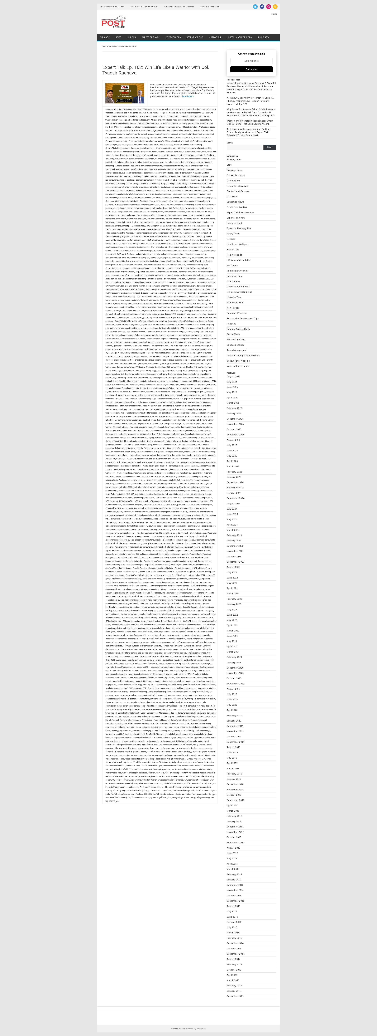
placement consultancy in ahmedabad (190, 536)
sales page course (161, 632)
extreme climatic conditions (165, 324)
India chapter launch (173, 395)
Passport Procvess (237, 313)
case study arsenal (204, 236)
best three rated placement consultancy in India (181, 205)
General (178, 109)
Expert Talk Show (166, 109)
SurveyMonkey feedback (165, 685)
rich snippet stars (113, 617)
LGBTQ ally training (189, 437)
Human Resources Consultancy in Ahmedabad (159, 384)
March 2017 (233, 869)
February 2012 (234, 985)
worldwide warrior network (194, 787)
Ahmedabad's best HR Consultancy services (138, 137)
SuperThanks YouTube (127, 685)
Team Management (237, 350)
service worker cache (148, 649)
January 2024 (234, 540)
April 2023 (232, 588)
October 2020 (234, 678)
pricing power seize (162, 575)
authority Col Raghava (205, 155)
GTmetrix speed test (128, 363)
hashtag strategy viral (115, 374)
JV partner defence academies (128, 420)
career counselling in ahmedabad (196, 233)
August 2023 (233, 567)
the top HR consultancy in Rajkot (201, 699)
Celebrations (233, 180)
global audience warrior (133, 349)
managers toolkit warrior (152, 462)
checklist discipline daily (139, 247)
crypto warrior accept (195, 279)
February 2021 (234, 657)
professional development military (126, 579)
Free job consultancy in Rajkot (161, 342)
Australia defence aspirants (182, 155)
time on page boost (192, 702)
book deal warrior (128, 215)
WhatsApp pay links (132, 780)
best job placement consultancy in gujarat (186, 180)
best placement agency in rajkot (174, 187)
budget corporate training (143, 222)
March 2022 (233, 630)
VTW (131, 769)
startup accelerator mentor (140, 674)
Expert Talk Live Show (124, 321)
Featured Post (234, 223)
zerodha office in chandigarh (118, 797)
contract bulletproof (152, 265)
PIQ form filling (165, 533)
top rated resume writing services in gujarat (145, 727)
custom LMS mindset (163, 282)
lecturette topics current (137, 437)
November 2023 (235, 551)
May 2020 (232, 705)
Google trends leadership (181, 356)
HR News (131, 37)
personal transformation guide (123, 529)
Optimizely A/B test (114, 512)
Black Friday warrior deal (122, 212)
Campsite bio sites (137, 229)
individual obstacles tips (126, 399)
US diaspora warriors (169, 748)
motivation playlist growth (145, 487)
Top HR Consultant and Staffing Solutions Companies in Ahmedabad (140, 713)
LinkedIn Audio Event (238, 286)
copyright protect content (162, 268)
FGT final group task (195, 332)
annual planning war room (171, 144)
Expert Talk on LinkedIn (144, 321)
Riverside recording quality (170, 617)
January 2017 (234, 879)
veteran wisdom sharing (162, 755)
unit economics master (168, 745)
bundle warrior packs (199, 222)
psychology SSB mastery (116, 582)
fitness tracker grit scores (122, 335)
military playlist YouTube (116, 480)
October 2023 (234, 556)
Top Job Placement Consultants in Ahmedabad (132, 720)
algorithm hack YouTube (159, 141)
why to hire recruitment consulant (148, 783)
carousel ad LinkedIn (140, 236)
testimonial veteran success (169, 695)
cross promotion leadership (135, 279)
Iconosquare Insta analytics (158, 392)
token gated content (131, 706)
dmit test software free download (151, 296)
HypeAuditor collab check (117, 392)
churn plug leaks (195, 247)
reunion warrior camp (190, 614)
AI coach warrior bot (202, 137)
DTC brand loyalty (167, 300)
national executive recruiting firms (175, 490)
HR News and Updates (191, 109)
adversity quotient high (189, 123)
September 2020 (235, 683)
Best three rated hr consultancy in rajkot (156, 201)
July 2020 (232, 694)
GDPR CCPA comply (141, 346)
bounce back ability (156, 219)
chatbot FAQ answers (181, 243)
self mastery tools (131, 646)
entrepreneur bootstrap (127, 314)
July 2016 (232, 911)
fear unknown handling (115, 332)
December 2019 (235, 726)
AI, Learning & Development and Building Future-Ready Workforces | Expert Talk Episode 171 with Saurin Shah (248, 132)
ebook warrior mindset (143, 303)
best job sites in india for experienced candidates (138, 187)
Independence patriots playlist (151, 395)
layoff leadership (172, 427)
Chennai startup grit (159, 247)
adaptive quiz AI (152, 123)
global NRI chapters (152, 349)
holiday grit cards (160, 377)
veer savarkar (124, 755)
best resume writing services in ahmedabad (152, 194)
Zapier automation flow (186, 794)
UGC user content (167, 741)
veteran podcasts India (141, 755)
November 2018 (235, 789)
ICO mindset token (137, 392)
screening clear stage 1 (138, 639)
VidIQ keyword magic (176, 759)
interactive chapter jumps (130, 406)
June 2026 (232, 387)
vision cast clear (133, 766)
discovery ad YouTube (187, 293)
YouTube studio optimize (163, 794)
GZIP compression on (175, 367)
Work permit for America (150, 787)
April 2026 (232, 397)
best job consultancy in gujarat (195, 176)
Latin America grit (156, 427)
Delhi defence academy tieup (137, 289)
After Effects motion (143, 130)
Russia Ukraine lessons (171, 621)
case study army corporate (183, 236)
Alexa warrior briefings (138, 141)
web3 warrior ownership (129, 776)
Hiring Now (263, 37)
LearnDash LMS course (115, 437)
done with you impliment (128, 300)
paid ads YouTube (177, 519)
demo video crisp (179, 289)
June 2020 (232, 699)
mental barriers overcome (148, 469)
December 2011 (235, 996)
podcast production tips (116, 554)
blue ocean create (155, 212)
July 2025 (232, 445)
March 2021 (233, 652)
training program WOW (121, 730)
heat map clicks (175, 374)
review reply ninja (208, 614)
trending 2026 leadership (184, 730)
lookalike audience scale (137, 459)
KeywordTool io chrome (148, 423)
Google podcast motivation (135, 356)
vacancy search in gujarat (128, 752)
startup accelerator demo (116, 674)
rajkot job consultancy (169, 589)
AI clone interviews (184, 137)
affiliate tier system (189, 127)
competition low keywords (127, 261)
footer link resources (168, 335)
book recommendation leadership (152, 215)
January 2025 (234, 477)
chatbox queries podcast (116, 247)
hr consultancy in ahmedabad (179, 381)
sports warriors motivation (187, 667)
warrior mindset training (202, 769)
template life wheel (200, 692)
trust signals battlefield (135, 734)
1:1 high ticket (172, 113)
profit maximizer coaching (154, 579)
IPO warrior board (120, 409)
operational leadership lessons (193, 508)
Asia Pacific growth (131, 152)
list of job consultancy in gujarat (150, 452)
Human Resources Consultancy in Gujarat (197, 384)
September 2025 (235, 434)
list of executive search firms (123, 452)
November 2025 (235, 424)
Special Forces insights (125, 667)
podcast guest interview (131, 550)
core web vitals (203, 268)
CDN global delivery (156, 240)
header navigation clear (135, 374)
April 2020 (232, 710)
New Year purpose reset (144, 498)
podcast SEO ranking (137, 554)
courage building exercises (142, 275)
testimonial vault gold (147, 695)
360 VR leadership (119, 116)
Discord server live (149, 293)
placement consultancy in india (148, 540)
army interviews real (181, 148)
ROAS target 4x (189, 617)
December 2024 (235, 482)
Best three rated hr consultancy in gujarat (198, 197)
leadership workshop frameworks (132, 434)
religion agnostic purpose (152, 607)
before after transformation (196, 166)
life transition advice (114, 441)
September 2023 (235, 562)
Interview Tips (173, 37)
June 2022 (232, 615)
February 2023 (234, 599)
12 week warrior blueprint (190, 113)
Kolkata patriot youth (191, 423)
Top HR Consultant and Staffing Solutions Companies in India (141, 716)
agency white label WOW (203, 130)
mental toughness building (171, 469)
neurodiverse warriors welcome (119, 498)
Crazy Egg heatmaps (183, 275)
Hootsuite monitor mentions (200, 377)
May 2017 (232, 858)
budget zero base (163, 222)
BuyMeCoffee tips (122, 226)
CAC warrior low (170, 226)
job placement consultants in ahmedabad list (138, 416)
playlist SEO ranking (191, 547)
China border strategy (178, 247)
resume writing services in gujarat (189, 610)
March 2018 (233, 811)
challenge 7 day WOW (198, 240)
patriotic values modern (116, 526)
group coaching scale (158, 360)
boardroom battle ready (196, 212)
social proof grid (154, 660)
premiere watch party (206, 572)
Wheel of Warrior (149, 780)
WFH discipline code (195, 776)
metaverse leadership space (167, 473)
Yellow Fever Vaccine (238, 361)
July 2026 (232, 381)
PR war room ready (148, 572)
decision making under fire (157, 286)
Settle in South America (168, 649)
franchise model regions (157, 339)
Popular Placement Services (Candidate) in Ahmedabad (168, 564)
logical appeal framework (205, 455)
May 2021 (232, 641)
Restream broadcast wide (128, 610)
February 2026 (234, 408)
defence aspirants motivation (182, 286)
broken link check (123, 222)
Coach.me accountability (192, 250)
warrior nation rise (113, 773)
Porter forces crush (183, 568)
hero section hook (191, 374)
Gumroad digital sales (155, 367)
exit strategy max (141, 317)
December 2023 (235, 546)
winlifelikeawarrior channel (195, 783)
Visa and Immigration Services (243, 355)
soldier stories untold (193, 660)
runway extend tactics (150, 621)
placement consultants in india (161, 543)
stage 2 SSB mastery (201, 670)
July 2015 (232, 927)
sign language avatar (153, 653)
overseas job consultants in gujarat (176, 515)
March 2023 (233, 593)
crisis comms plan (113, 279)
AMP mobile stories (198, 141)
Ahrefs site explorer (166, 137)
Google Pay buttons (114, 356)
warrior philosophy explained (134, 773)
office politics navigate (132, 505)
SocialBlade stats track (172, 660)
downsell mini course (149, 300)
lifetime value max (173, 441)
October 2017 (234, 837)
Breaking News (235, 170)
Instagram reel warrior (192, 402)
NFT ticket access (185, 498)
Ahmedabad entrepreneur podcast (163, 134)
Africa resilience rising (123, 130)
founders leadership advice (133, 339)
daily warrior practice (206, 282)
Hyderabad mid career (203, 388)
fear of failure (208, 328)
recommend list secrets (204, 593)
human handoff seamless (127, 384)
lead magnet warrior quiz (116, 430)
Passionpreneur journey (182, 522)
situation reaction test (128, 656)
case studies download (160, 236)
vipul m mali (117, 762)
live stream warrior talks (182, 455)
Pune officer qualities (165, 582)
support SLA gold (145, 685)
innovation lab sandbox (125, 402)
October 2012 (234, 969)
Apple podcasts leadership (142, 148)
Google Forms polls (180, 353)
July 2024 (232, 509)
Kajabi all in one (149, 420)
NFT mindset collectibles (166, 498)
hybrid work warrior (184, 388)
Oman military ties (113, 508)
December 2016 (235, 885)
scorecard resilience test (116, 639)
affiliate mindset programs (146, 127)
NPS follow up (112, 501)
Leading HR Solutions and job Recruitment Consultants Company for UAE (179, 434)
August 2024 (233, 503)
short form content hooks (132, 653)
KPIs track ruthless (120, 427)
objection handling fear (178, 501)
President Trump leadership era (139, 575)
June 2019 (232, 752)
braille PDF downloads (193, 219)
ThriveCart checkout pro (116, 702)
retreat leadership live (171, 614)
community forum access (192, 257)
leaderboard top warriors (138, 430)
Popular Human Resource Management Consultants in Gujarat (168, 557)
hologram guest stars (178, 377)
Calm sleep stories (120, 229)
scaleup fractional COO (136, 635)
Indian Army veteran (192, 395)
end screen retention (131, 310)
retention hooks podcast (149, 614)
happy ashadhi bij (143, 370)
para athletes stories (139, 522)
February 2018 (234, 816)
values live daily (184, 752)
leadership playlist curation (184, 430)
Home (118, 37)
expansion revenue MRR (159, 317)
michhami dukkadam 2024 (153, 476)
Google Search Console (159, 356)
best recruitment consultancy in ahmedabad (188, 190)
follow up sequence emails (146, 335)
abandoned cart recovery (138, 120)
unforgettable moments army (128, 745)
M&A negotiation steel (131, 462)
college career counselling (172, 254)
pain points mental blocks (198, 519)
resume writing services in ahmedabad (157, 610)
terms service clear (128, 695)
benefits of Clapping (139, 169)
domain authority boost (198, 296)
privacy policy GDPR (196, 575)
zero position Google (206, 794)
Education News (235, 202)
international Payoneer (152, 406)
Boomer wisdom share (177, 215)
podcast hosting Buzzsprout (177, 550)
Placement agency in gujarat (137, 536)
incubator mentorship (127, 395)
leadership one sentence (161, 430)
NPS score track (141, 501)
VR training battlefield (119, 769)
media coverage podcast (153, 466)
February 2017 (234, 874)
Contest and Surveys (238, 191)
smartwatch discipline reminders (187, 656)
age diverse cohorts (161, 130)
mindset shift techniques (156, 480)
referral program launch (128, 603)
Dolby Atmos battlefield (177, 296)
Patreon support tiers (202, 522)
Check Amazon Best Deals (112, 7)
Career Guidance (151, 37)
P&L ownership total (143, 519)
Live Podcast (135, 455)
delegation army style (115, 289)
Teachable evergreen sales (159, 688)
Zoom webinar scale (140, 797)
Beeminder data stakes (173, 166)
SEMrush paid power (192, 646)
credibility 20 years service (204, 275)
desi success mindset (130, 293)
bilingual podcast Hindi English (166, 208)
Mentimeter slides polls (194, 469)
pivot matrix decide (198, 533)
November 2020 (235, 673)
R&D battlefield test (198, 586)
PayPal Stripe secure (135, 526)
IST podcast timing (177, 409)
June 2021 (232, 636)
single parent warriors (196, 653)
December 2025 (235, 418)
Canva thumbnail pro (191, 229)
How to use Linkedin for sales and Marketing (146, 381)
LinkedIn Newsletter (210, 7)
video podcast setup (157, 759)
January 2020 (234, 720)
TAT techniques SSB (137, 688)
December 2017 (235, 826)
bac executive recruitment (196, 159)
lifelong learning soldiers (134, 441)
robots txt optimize (205, 617)
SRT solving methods (122, 670)
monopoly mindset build (188, 483)
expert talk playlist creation (166, 321)
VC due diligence (199, 752)
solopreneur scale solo (124, 663)
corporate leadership (188, 272)
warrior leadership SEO (181, 769)
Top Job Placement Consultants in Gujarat (171, 720)
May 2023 (232, 583)
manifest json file (171, 462)
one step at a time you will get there (137, 508)
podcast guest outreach (153, 550)
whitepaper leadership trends (170, 780)
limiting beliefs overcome (193, 441)
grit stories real (141, 360)
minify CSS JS (174, 480)
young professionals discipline (133, 790)
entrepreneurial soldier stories (151, 314)
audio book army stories (195, 152)
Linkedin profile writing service (180, 448)
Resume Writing (195, 37)
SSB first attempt (139, 670)
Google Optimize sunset (200, 353)
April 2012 (232, 975)
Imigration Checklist (237, 270)
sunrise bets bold (176, 681)
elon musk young (200, 303)
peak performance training (175, 526)
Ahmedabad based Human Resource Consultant (126, 134)
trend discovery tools (163, 730)
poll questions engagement (176, 554)
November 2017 (235, 832)
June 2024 (232, 514)
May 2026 (232, 392)
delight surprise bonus (161, 289)
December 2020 (235, 667)
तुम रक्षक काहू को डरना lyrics (161, 797)
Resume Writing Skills (238, 329)
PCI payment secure (154, 526)
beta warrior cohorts (142, 208)
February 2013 (234, 964)
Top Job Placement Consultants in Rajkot (141, 723)
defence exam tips (204, 286)
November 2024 (235, 487)
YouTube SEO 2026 (144, 794)
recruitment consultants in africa (153, 596)
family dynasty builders (148, 328)
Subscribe (251, 69)
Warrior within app (156, 773)
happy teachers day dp (175, 370)
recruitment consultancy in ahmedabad (122, 596)
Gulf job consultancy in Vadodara (130, 367)
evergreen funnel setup (196, 314)
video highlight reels (206, 755)
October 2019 (234, 736)
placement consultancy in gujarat (120, 540)
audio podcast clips (120, 155)
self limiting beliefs (114, 646)
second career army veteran (137, 642)
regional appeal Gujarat (191, 603)
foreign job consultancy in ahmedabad (194, 335)
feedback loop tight (176, 332)
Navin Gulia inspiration (115, 494)
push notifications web (124, 586)
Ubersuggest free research (133, 741)
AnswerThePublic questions (117, 148)
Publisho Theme (178, 1028)
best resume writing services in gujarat (189, 194)
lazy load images (188, 427)
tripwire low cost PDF (115, 734)
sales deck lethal (145, 632)
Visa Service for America (203, 762)
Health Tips (233, 249)
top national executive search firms (174, 723)
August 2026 (233, 376)
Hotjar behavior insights (116, 381)
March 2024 (233, 530)
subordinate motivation (185, 677)
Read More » (188, 96)
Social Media (152, 113)
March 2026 (233, 403)
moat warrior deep (123, 483)
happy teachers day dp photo (198, 370)
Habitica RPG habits (194, 367)
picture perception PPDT (125, 533)
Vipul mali (128, 762)
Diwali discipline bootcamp (123, 296)
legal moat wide (173, 437)
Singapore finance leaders (175, 653)
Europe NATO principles (175, 314)
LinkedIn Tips (234, 297)
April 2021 (232, 646)
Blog (116, 109)
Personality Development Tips (243, 318)
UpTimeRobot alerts (127, 748)
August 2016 (233, 906)
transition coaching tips (143, 730)
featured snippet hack (136, 332)
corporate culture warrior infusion (120, 272)
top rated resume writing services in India (182, 727)
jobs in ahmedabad (193, 416)
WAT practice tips (172, 773)
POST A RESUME (199, 568)
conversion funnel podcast (173, 265)
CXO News (232, 196)
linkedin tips (200, 448)
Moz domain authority (188, 487)
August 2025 (233, 440)
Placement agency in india (162, 536)
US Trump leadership (188, 748)
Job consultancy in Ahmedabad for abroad (139, 413)
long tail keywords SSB (115, 459)
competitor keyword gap (171, 261)
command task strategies (138, 257)
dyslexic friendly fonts (122, 303)
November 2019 (235, 731)
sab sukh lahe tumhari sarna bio (125, 625)
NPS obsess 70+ (126, 501)
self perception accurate (150, 646)
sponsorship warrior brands (163, 667)
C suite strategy (138, 226)
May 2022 (232, 620)
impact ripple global (196, 392)
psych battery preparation (199, 579)
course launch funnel (164, 275)
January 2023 (234, 604)
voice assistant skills (172, 766)
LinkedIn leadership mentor (164, 445)
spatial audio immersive (189, 663)
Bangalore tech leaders (174, 162)
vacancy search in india (150, 752)
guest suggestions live (169, 363)
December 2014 (235, 943)
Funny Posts (233, 233)
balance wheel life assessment (150, 162)
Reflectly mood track (170, 603)
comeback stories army (116, 257)
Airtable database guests (116, 141)
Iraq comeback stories (138, 409)
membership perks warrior (124, 469)
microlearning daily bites (176, 476)
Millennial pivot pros (136, 480)
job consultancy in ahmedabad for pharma (177, 413)
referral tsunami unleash (150, 603)
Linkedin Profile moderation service (151, 448)
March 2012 (233, 980)
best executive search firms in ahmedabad (167, 169)
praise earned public (165, 572)
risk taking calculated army (146, 617)
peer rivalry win (194, 526)
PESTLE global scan (171, 529)
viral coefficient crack (161, 762)
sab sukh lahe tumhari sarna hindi (187, 625)
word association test (129, 787)
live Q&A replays (149, 455)
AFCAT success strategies (122, 127)
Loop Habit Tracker (180, 459)
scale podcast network (115, 635)
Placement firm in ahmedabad (188, 543)
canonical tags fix (173, 229)
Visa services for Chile (115, 766)
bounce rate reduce (174, 219)
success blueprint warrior (123, 681)
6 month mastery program (155, 116)
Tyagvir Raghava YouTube (182, 738)
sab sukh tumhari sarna (126, 632)
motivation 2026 (125, 487)
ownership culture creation (122, 519)
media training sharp (174, 466)
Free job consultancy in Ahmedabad (131, 342)
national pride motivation (201, 490)
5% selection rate (135, 116)
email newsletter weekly (146, 307)
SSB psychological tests (180, 670)
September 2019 (235, 742)
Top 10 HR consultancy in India (192, 706)
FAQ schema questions (191, 328)
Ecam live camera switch (164, 303)
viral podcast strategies (181, 762)
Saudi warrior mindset (203, 632)
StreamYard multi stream (116, 677)
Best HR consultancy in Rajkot (136, 176)
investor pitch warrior (172, 406)
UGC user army (152, 741)
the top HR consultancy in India (173, 699)
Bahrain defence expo (126, 162)
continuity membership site (130, 265)
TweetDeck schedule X (143, 738)
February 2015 (234, 938)
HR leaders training (201, 381)
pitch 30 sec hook (180, 533)
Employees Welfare (127, 109)
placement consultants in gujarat (133, 543)
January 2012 (234, 991)
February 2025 (234, 471)
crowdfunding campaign (174, 279)
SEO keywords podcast (128, 649)
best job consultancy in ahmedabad (166, 176)
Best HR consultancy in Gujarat (188, 173)
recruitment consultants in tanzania (168, 600)
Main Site (105, 37)
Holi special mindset (142, 377)
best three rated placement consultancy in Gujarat (138, 205)
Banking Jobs (234, 159)
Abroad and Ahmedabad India (164, 120)
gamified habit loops (122, 346)
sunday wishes (161, 681)
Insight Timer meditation (146, 402)
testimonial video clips (192, 695)
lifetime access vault (155, 441)
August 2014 (233, 959)
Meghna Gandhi (191, 466)
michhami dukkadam (131, 476)
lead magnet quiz (204, 427)
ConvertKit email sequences (117, 268)
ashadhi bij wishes (113, 152)
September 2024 (235, 498)
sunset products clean (195, 681)
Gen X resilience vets (159, 346)
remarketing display (172, 607)
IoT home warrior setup (192, 406)
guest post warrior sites (148, 363)
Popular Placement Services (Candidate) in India (153, 568)
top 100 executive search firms (155, 709)
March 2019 (233, 768)
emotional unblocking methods (194, 307)
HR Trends (206, 109)
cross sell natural (155, 279)
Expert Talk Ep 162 (179, 317)
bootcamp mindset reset (199, 215)
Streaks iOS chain (200, 674)
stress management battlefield (141, 677)
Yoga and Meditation (238, 366)
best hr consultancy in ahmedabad (158, 173)
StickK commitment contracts (165, 674)
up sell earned (186, 745)
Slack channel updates (149, 656)
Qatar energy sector (158, 586)
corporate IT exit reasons (146, 272)
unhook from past (150, 745)
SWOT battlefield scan (205, 685)
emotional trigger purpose (169, 307)
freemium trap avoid (183, 342)
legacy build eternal (157, 437)
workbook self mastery (172, 787)
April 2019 (232, 763)
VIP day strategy (193, 759)
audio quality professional (141, 155)
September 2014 (235, 954)
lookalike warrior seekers (160, 459)
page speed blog (161, 519)
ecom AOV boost (183, 303)
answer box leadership (192, 144)
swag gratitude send (186, 685)
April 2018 (232, 805)
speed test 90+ (143, 667)
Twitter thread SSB (162, 738)
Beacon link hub (122, 166)
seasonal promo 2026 (115, 642)
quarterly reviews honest (178, 586)
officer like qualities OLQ (153, 505)
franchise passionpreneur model (183, 339)
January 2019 (234, 779)
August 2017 (233, 848)
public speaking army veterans (141, 582)
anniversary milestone (127, 144)
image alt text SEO (178, 392)
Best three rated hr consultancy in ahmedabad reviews (156, 197)
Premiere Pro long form (185, 572)
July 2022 (232, 609)
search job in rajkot (177, 639)
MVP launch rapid (152, 490)
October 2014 (234, 948)
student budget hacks (164, 677)
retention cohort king (129, 614)
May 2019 (232, 758)
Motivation (215, 37)
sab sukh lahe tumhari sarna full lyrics (156, 625)
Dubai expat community (186, 300)
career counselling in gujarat (118, 236)
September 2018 (235, 800)
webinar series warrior (175, 776)
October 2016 (234, 895)
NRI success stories (158, 501)
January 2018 (234, 821)
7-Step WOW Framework (178, 116)
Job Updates (233, 281)
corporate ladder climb (167, 272)
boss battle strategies (136, 219)
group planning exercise (179, 360)
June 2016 (232, 916)
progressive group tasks (176, 579)
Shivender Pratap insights (190, 649)
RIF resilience (127, 617)
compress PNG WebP (192, 261)
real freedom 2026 (184, 593)
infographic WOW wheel (190, 399)
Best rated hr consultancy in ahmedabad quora (149, 190)
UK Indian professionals (186, 741)
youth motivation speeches (159, 790)
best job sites (175, 183)
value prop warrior (168, 752)
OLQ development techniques (199, 505)
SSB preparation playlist (158, 670)
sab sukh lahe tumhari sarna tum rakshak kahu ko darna (146, 628)
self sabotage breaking (172, 646)
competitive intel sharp (149, 261)
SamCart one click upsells (182, 632)
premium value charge (115, 575)
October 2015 (234, 922)
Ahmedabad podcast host (190, 134)
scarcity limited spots (157, 635)
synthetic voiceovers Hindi (117, 688)
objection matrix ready (198, 501)
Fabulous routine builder (188, 324)
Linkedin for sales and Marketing (138, 445)
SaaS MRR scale (189, 621)
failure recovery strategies (126, 328)
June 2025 (232, 450)
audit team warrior (162, 155)
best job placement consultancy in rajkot (150, 183)
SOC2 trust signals (118, 660)
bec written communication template (146, 166)
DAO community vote (115, 286)
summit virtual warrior (145, 681)
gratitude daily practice (123, 360)
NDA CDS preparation (135, 494)
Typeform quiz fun (202, 738)
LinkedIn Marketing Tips (239, 37)
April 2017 (232, 863)
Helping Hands (234, 255)
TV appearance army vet (121, 738)
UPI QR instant (199, 745)
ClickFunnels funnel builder (124, 250)
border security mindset (116, 219)
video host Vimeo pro (115, 759)
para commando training (160, 522)
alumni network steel (180, 141)
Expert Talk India (195, 317)
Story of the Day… (236, 339)
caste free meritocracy (136, 240)
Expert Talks (147, 324)
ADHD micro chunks (169, 123)
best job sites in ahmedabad (194, 183)
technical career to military (117, 692)
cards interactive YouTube (122, 233)
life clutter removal (207, 437)
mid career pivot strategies (199, 476)
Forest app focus (113, 339)
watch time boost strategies (194, 773)
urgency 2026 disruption (148, 748)
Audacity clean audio (175, 152)
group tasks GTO (198, 360)
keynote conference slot (188, 420)
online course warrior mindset (166, 508)
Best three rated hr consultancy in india (122, 201)
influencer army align (147, 399)
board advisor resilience (174, 212)
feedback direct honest (157, 332)
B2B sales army (161, 159)
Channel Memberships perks (133, 243)
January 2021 (234, 662)
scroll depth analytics (158, 639)
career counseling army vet (169, 233)
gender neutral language (198, 346)
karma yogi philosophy (167, 420)
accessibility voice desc (188, 120)
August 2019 (233, 747)
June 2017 (232, 853)
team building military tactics (184, 688)
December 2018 (235, 784)
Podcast (142, 113)
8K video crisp (196, 116)
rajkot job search (187, 589)
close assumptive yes (171, 250)
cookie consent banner (140, 268)
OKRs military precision (175, 505)
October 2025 (234, 429)
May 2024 (232, 519)
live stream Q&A (164, 455)
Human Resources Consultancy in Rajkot (157, 388)
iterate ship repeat (194, 409)
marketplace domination (131, 466)
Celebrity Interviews (237, 186)
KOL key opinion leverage (170, 423)
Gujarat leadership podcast (192, 363)
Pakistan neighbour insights (117, 522)
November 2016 (235, 890)
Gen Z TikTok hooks (178, 346)
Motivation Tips (120, 113)
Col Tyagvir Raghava (125, 254)
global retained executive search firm (178, 349)
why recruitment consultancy (197, 780)
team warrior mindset (207, 688)
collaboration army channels (148, 254)
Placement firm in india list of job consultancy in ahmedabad (140, 547)
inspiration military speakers (170, 402)
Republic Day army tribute (193, 607)
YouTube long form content (122, 794)
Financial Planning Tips (239, 228)
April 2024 (232, 524)
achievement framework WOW (131, 123)
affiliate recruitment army (169, 127)
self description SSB (185, 642)
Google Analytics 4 (138, 353)
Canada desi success (156, 229)
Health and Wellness (238, 244)
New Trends (133, 113)
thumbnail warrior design (157, 702)
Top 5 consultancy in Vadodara (182, 709)
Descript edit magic (196, 289)
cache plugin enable (186, 226)
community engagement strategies (165, 257)
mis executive (187, 480)
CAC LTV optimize (154, 226)
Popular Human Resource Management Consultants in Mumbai (170, 561)
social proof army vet (137, 660)
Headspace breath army (157, 374)
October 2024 (234, 493)
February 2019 (234, 773)
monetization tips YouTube (165, 483)
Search (230, 143)
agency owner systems (181, 130)
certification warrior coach (177, 240)
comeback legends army (195, 254)
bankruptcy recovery (194, 162)
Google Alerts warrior (120, 353)
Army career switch (164, 148)
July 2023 (232, 572)
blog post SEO (140, 212)
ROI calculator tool (113, 621)
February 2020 (234, 715)
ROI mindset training (131, 621)
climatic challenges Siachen (149, 250)
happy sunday (158, 370)
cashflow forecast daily (116, 240)
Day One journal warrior (135, 286)
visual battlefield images (151, 766)
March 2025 (233, 466)
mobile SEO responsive (142, 483)
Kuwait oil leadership (139, 427)
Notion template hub (203, 498)
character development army (158, 243)
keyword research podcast (125, 423)
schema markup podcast (178, 635)
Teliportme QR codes (182, 692)
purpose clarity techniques (186, 582)
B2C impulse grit (177, 159)
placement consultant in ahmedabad (178, 540)
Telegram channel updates (160, 692)
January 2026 (234, 413)
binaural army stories (189, 208)
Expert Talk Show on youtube (128, 324)
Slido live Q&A (166, 656)
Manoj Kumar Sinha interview (193, 462)
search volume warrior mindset (200, 639)
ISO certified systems (159, 409)
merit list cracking (124, 473)
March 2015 (233, 932)
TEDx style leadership (138, 692)
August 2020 (233, 689)
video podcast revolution (136, 759)
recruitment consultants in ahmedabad (185, 596)
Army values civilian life (201, 148)
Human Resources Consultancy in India (122, 388)
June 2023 (232, 577)
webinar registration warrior (152, 776)
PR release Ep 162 (130, 572)
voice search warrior (190, 766)
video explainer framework (185, 755)
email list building (127, 307)
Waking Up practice (161, 769)
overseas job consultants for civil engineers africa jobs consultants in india (155, 512)
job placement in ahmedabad (171, 416)
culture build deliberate (120, 282)
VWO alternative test (143, 769)
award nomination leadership (141, 159)
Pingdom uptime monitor (147, 533)
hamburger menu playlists (123, 370)
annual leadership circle (148, 144)
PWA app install (141, 586)
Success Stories (235, 345)
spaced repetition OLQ (168, 663)
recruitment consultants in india (138, 600)
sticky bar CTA (185, 674)
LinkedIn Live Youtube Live (189, 445)
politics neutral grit (155, 554)
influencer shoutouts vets (168, 399)
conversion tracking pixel (197, 265)
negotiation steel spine (179, 494)
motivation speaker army (167, 487)
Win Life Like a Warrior (173, 783)
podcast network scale (200, 550)
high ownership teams (122, 377)
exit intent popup (125, 317)
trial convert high (203, 730)
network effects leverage (200, 494)
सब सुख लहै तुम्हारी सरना (180, 797)
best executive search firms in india (127, 173)
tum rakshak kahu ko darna (176, 734)
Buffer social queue (180, 222)
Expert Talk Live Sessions (147, 109)
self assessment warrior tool (163, 642)
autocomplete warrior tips (117, 159)
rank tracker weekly (144, 593)
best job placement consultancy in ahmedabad (147, 180)
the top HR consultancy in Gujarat (144, 699)
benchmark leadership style (117, 169)
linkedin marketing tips (125, 448)
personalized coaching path (150, 529)
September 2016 (235, 901)
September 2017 (235, 842)
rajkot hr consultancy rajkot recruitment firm (140, 589)
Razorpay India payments (164, 593)
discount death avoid (167, 293)
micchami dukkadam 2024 (191, 473)
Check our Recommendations (144, 7)
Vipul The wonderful (141, 762)
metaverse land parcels (143, 473)
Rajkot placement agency (124, 593)
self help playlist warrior (205, 642)
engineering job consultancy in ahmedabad (160, 310)
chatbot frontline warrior (202, 243)
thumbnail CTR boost (136, 702)
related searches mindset (128, 607)
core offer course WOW (185, 268)
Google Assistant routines (159, 353)
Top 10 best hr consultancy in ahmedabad (159, 706)
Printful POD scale (179, 575)
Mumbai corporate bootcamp (131, 490)
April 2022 (232, 625)
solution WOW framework (146, 663)
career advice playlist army (145, 233)
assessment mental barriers (152, 152)
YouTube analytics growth (183, 790)
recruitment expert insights (195, 600)
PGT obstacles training (191, 529)
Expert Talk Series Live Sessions (193, 321)
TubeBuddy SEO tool (154, 734)
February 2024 (234, 535)
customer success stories (184, 282)
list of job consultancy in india (177, 452)
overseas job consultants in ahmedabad (142, 515)
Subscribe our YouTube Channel (179, 7)
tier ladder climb (176, 702)
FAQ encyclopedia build (169, 328)
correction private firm (120, 275)
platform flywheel (174, 547)
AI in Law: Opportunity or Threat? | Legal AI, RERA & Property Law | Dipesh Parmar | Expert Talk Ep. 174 (250, 101)
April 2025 (232, 461)
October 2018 (234, 795)
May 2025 (232, 456)
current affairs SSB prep (142, 282)
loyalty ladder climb (198, 459)
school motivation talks (200, 635)
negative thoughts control (157, 494)
